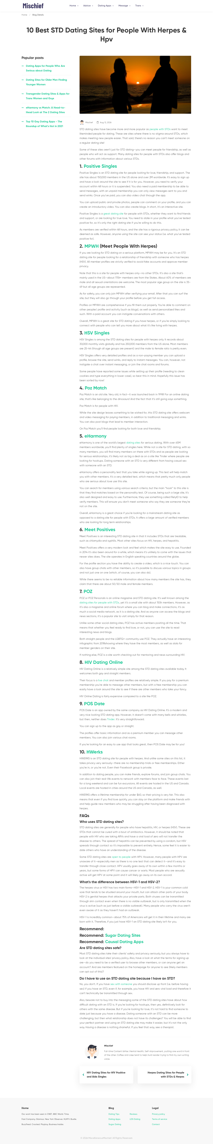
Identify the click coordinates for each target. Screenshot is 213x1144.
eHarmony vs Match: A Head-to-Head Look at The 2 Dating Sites (45, 110)
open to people (121, 857)
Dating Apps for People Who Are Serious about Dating (45, 68)
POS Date (94, 704)
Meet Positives (99, 530)
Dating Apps (114, 1119)
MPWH (91, 246)
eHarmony (95, 436)
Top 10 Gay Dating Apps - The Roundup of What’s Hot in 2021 (44, 124)
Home (24, 15)
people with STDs (160, 129)
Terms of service (159, 1119)
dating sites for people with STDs (99, 602)
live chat (103, 680)
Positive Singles (100, 166)
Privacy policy (158, 1114)
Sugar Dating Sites (122, 936)
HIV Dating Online (104, 662)
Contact (156, 1124)
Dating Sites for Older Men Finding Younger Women (46, 82)
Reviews (133, 1114)
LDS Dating (135, 1119)
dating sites (133, 442)
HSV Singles (97, 333)
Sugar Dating (115, 1124)
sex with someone (121, 984)
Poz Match (96, 388)
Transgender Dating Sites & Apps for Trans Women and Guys (47, 96)
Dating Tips (114, 1114)
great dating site (113, 213)
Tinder (111, 719)
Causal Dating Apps (124, 942)
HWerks (95, 752)
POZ (88, 591)
